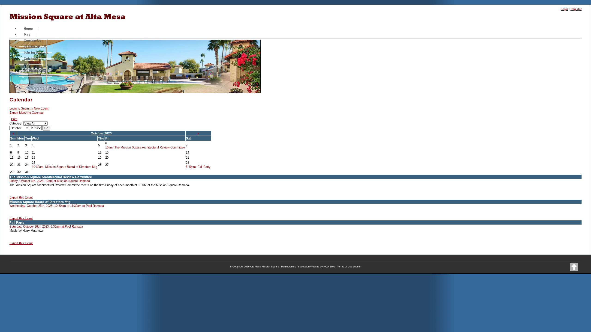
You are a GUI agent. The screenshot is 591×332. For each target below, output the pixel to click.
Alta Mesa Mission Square (264, 266)
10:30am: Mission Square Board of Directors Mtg (64, 167)
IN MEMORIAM (35, 46)
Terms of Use (344, 266)
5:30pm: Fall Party (198, 167)
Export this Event (21, 197)
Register (576, 9)
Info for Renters (36, 52)
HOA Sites (329, 266)
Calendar (31, 58)
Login (564, 9)
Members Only (35, 70)
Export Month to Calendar (26, 112)
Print (14, 119)
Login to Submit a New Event (28, 108)
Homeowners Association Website (300, 266)
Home (28, 28)
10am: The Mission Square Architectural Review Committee (145, 147)
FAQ (27, 64)
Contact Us (32, 40)
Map (27, 34)
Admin (357, 266)
